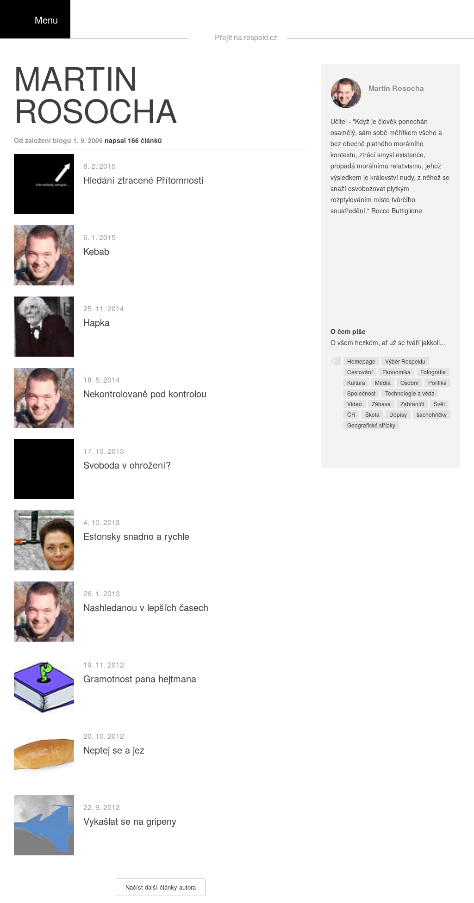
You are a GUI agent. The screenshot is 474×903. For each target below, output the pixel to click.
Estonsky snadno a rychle (136, 536)
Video (354, 404)
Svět (439, 404)
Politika (437, 382)
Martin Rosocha (396, 88)
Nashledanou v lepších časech (145, 607)
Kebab (96, 251)
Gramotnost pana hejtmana (139, 678)
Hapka (96, 322)
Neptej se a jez (113, 749)
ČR (351, 414)
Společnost (361, 393)
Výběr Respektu (405, 361)
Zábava (381, 404)
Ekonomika (396, 372)
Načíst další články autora (160, 887)
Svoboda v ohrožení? (127, 464)
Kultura (356, 382)
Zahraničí (412, 404)
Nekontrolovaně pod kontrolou (144, 393)
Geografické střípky (371, 425)
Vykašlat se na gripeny (129, 821)
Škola (372, 414)
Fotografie (433, 372)
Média (383, 382)
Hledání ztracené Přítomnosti (143, 179)
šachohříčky (432, 414)
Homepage (361, 361)
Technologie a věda (410, 393)
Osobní (409, 382)
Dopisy (398, 414)
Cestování (360, 372)
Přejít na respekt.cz (246, 37)
